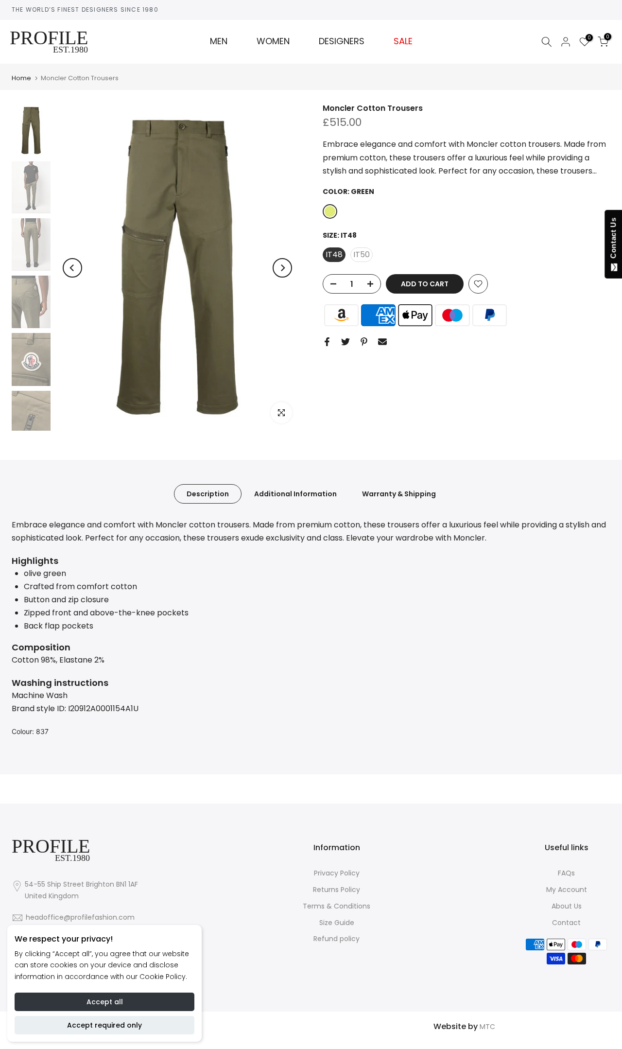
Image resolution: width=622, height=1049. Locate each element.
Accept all (104, 1002)
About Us (567, 906)
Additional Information (295, 494)
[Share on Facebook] (327, 341)
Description (208, 494)
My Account (566, 889)
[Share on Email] (382, 341)
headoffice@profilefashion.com (80, 917)
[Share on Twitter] (345, 341)
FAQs (566, 873)
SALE (403, 41)
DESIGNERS (341, 41)
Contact (566, 922)
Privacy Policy (337, 873)
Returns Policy (336, 889)
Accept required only (104, 1025)
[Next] (282, 268)
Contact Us (613, 240)
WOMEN (273, 41)
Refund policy (336, 939)
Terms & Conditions (336, 906)
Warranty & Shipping (399, 494)
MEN (218, 41)
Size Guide (336, 922)
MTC (487, 1027)
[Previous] (72, 268)
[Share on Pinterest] (364, 341)
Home (21, 78)
